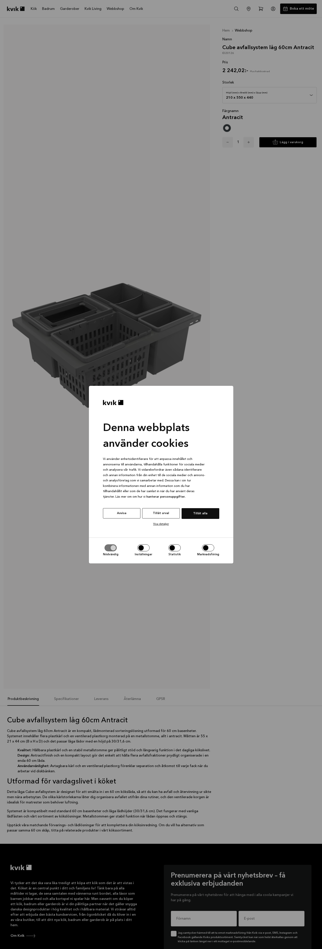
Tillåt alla (200, 513)
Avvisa (121, 513)
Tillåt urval (161, 513)
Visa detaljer (161, 524)
